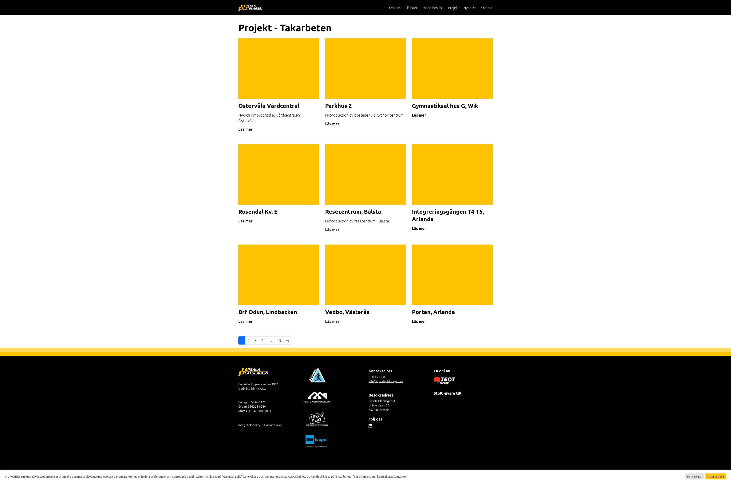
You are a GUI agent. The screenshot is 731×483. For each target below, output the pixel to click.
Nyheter (470, 7)
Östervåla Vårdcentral (268, 105)
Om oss (395, 7)
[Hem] (250, 7)
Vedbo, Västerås (347, 311)
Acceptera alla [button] (716, 476)
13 (279, 340)
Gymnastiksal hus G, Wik (445, 105)
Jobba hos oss (432, 7)
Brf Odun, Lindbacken (267, 311)
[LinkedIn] (370, 426)
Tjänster (411, 7)
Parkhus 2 (338, 105)
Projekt (453, 7)
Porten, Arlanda (433, 311)
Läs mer (245, 129)
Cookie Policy (273, 425)
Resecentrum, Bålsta (353, 211)
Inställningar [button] (694, 476)
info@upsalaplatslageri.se (386, 381)
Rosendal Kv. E (258, 211)
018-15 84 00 (377, 376)
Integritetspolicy (249, 425)
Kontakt (487, 7)
